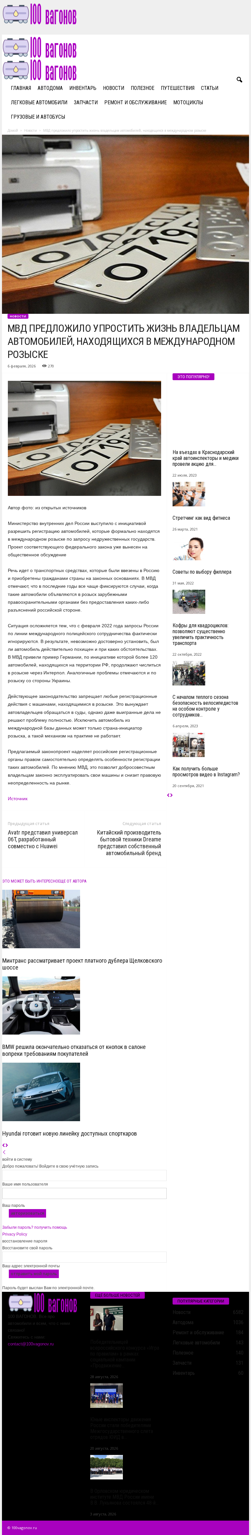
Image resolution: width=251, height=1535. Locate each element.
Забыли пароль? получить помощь (34, 1227)
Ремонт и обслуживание (135, 102)
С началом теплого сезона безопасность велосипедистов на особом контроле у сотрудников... (205, 706)
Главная (21, 88)
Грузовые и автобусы (38, 117)
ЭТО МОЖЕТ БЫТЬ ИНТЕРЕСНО (30, 881)
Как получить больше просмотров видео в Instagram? (206, 772)
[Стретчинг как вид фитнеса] (208, 494)
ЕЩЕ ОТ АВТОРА (72, 881)
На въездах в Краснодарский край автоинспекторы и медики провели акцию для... (206, 458)
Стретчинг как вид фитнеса (201, 518)
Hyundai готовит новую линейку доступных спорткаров (69, 1133)
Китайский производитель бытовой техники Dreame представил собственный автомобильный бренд (129, 842)
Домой (13, 130)
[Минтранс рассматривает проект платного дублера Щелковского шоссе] (84, 919)
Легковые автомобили (39, 102)
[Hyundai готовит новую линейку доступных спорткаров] (84, 1092)
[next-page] (6, 1145)
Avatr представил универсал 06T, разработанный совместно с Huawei (43, 839)
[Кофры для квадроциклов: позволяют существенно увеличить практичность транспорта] (208, 602)
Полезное (142, 88)
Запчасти (86, 102)
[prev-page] (3, 1145)
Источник (17, 798)
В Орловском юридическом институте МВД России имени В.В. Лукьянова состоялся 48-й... (124, 1497)
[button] (239, 80)
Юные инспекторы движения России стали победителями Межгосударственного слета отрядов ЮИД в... (121, 1428)
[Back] (4, 1152)
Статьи (209, 88)
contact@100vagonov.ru (31, 1343)
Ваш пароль (13, 1205)
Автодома (50, 88)
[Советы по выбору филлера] (208, 548)
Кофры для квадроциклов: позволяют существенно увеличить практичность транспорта (200, 634)
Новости (113, 88)
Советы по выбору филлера (202, 572)
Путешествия (177, 88)
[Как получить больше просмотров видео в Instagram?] (208, 745)
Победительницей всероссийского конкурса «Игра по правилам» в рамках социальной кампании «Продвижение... (124, 1354)
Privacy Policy (14, 1234)
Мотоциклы (188, 102)
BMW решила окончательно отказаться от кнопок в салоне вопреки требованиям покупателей (74, 1050)
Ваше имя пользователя (25, 1184)
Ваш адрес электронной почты (31, 1266)
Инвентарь (82, 88)
